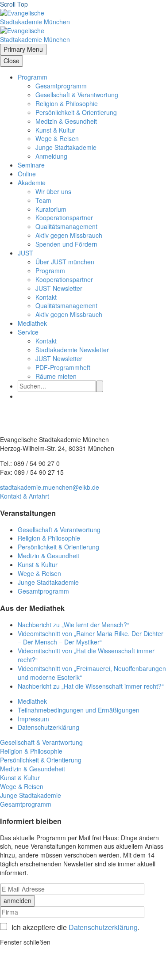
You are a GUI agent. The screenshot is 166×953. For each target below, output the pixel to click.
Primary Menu (23, 49)
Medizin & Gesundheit (66, 121)
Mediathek (32, 323)
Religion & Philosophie (66, 103)
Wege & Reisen (57, 138)
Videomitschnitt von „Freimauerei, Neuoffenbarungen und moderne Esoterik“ (92, 673)
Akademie (32, 182)
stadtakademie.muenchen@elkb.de (49, 487)
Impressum (33, 718)
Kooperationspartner (64, 217)
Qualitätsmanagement (66, 226)
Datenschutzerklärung (48, 727)
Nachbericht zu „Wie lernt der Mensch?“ (73, 624)
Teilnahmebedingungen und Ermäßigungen (78, 709)
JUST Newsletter (58, 288)
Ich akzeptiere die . (75, 927)
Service (28, 332)
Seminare (31, 164)
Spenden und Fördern (66, 244)
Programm (32, 76)
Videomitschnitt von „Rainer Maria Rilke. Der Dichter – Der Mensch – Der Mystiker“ (90, 638)
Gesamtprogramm (61, 85)
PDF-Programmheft (62, 367)
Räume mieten (56, 376)
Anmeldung (51, 156)
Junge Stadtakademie (66, 147)
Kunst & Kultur (55, 130)
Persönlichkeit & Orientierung (76, 112)
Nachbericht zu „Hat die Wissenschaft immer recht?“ (91, 686)
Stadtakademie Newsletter (72, 349)
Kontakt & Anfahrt (24, 496)
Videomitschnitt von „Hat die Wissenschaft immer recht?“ (86, 655)
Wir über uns (53, 191)
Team (43, 200)
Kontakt (46, 297)
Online (27, 173)
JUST (25, 252)
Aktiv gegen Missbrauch (68, 235)
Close (11, 60)
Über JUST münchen (64, 261)
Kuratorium (50, 209)
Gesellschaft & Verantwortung (76, 94)
